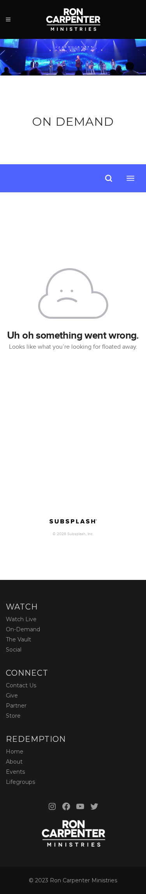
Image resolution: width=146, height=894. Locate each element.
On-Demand (23, 629)
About (14, 761)
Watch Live (21, 619)
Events (15, 771)
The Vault (18, 639)
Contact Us (21, 685)
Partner (16, 705)
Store (13, 715)
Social (13, 649)
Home (14, 751)
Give (12, 695)
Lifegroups (20, 781)
